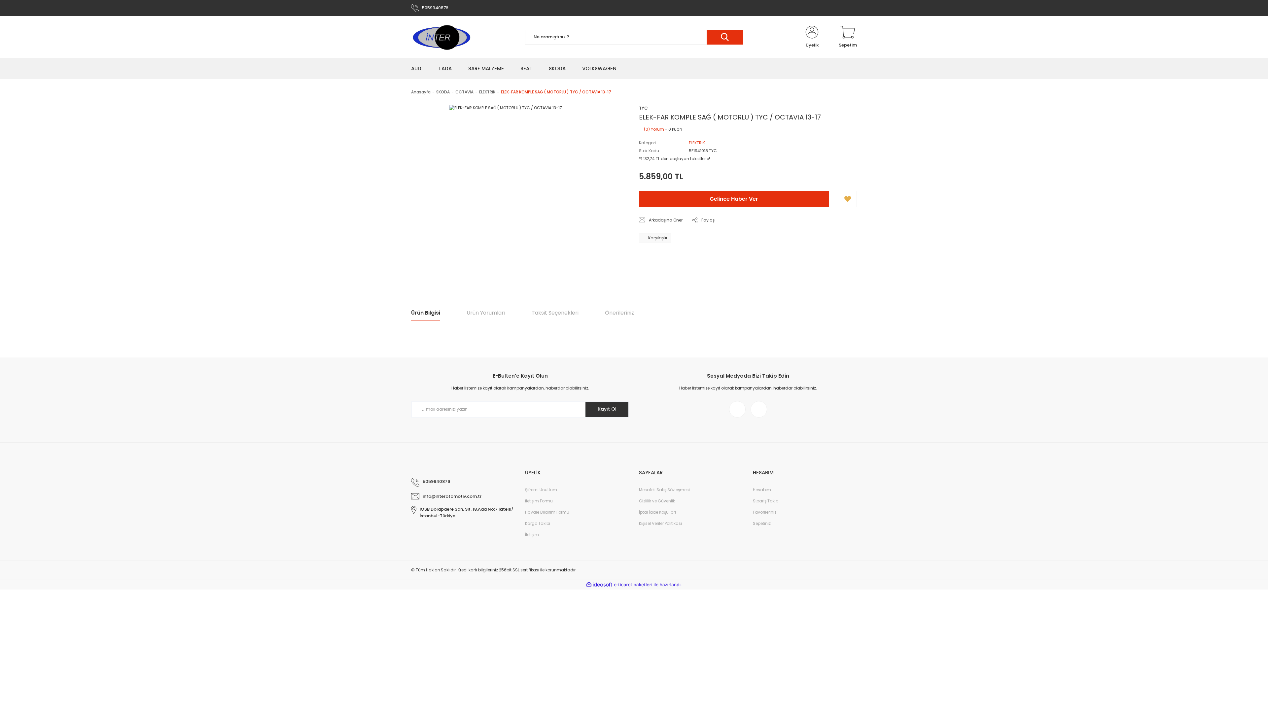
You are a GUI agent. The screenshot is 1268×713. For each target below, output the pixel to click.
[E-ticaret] (633, 585)
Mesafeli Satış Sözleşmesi (664, 489)
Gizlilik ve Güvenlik (657, 501)
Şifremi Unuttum (541, 489)
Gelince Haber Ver (734, 199)
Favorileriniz (764, 512)
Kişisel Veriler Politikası (660, 523)
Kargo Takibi (537, 523)
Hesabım (762, 489)
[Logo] (441, 37)
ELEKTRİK (697, 143)
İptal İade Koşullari (657, 512)
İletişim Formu (539, 501)
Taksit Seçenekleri (555, 313)
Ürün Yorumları (486, 313)
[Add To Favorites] (848, 199)
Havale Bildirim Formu (547, 512)
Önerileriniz (619, 313)
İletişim (532, 534)
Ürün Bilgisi (425, 313)
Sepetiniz (762, 523)
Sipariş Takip (765, 501)
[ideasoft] (599, 585)
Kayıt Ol (607, 409)
